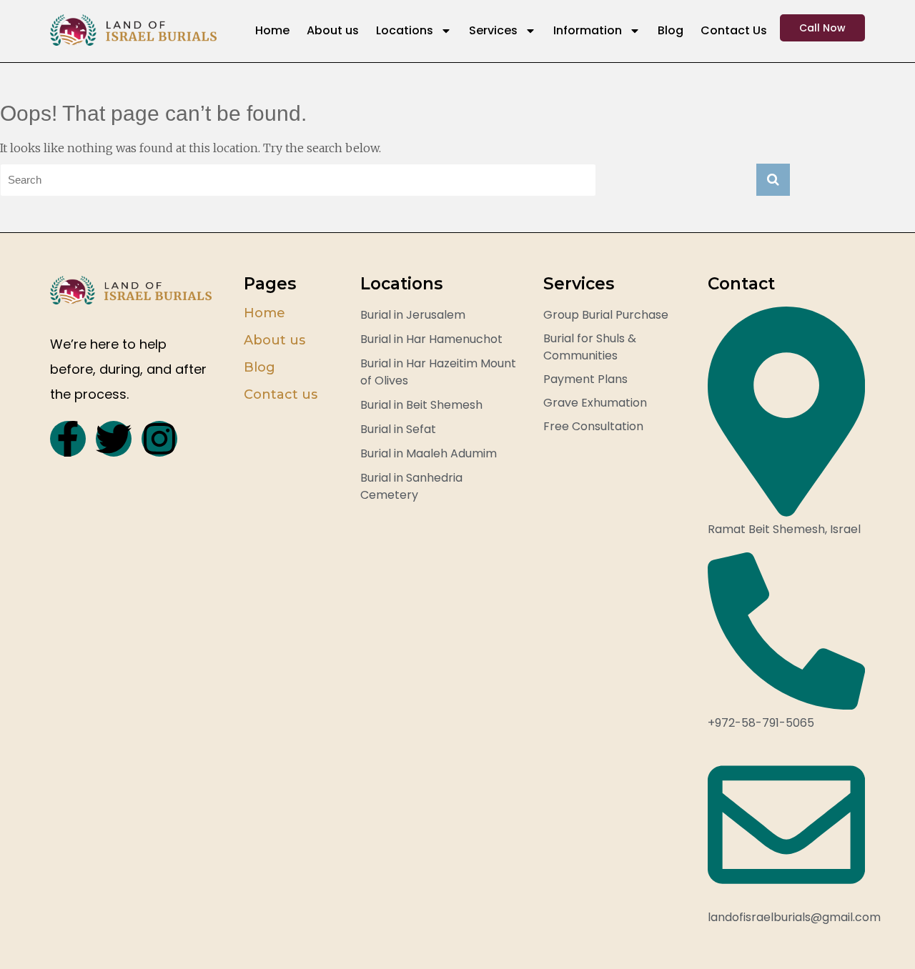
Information (587, 30)
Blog (670, 30)
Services (493, 30)
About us (333, 30)
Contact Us (734, 30)
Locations (404, 30)
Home (272, 30)
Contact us (280, 394)
